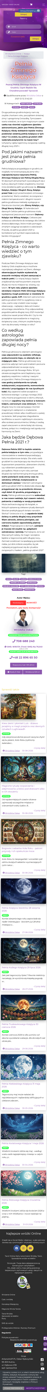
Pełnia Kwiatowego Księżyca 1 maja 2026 (23, 1143)
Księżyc (5, 915)
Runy (4, 1318)
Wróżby (33, 1256)
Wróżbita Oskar (33, 95)
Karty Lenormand (23, 1256)
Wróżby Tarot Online (10, 4)
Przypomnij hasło (18, 36)
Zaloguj (35, 39)
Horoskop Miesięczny (10, 1304)
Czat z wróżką (7, 1299)
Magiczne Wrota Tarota (11, 1309)
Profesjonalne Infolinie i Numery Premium (18, 1328)
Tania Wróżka (7, 1314)
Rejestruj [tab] (23, 18)
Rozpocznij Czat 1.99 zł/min (23, 665)
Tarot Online (10, 1256)
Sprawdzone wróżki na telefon (23, 1258)
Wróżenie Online (8, 1295)
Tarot (40, 1256)
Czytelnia (6, 733)
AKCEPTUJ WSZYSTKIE (35, 1388)
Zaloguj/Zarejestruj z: (28, 11)
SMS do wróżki (7, 1323)
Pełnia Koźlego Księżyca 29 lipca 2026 (21, 967)
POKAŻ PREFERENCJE (13, 1388)
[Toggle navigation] (43, 4)
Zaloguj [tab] (23, 14)
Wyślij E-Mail (14, 672)
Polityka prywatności (10, 1338)
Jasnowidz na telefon (10, 1316)
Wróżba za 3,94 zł (32, 672)
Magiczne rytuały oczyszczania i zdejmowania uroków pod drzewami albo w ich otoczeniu (23, 789)
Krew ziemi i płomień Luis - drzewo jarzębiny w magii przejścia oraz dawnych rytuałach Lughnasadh (23, 726)
